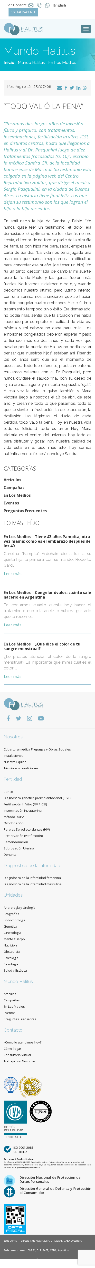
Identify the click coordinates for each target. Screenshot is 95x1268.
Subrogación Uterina (19, 848)
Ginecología (12, 932)
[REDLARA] (30, 1084)
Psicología (11, 958)
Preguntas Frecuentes (25, 510)
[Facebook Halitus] (8, 718)
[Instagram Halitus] (29, 718)
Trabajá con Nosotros (20, 1061)
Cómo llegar (12, 1048)
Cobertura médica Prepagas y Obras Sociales (37, 749)
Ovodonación (14, 823)
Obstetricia (12, 951)
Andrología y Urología (19, 907)
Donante (10, 854)
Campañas (14, 487)
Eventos (11, 503)
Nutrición (10, 945)
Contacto (13, 1030)
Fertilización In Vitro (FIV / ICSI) (25, 804)
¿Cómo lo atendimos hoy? (22, 1042)
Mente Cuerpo (14, 939)
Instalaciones (13, 755)
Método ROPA (14, 817)
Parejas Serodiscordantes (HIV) (27, 829)
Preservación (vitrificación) (23, 835)
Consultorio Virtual (17, 1055)
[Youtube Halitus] (41, 718)
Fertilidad (13, 779)
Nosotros (13, 736)
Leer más (12, 573)
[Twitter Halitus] (18, 718)
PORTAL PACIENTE (23, 12)
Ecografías (11, 914)
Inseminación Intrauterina (23, 810)
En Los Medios (62, 62)
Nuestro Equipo (15, 762)
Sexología (11, 964)
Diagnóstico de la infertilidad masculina (33, 884)
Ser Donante (17, 5)
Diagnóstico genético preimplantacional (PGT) (37, 798)
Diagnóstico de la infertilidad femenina (32, 878)
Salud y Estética (15, 970)
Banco (8, 791)
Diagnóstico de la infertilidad (32, 865)
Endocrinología (15, 920)
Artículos (12, 479)
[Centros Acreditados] (11, 1084)
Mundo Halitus (31, 62)
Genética (10, 926)
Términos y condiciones (21, 768)
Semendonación (16, 842)
